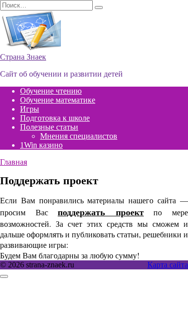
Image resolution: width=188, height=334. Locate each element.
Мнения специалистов (78, 136)
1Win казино (41, 145)
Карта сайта (167, 264)
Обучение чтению (51, 91)
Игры (29, 109)
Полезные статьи (49, 127)
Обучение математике (57, 100)
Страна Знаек (23, 57)
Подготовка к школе (55, 118)
